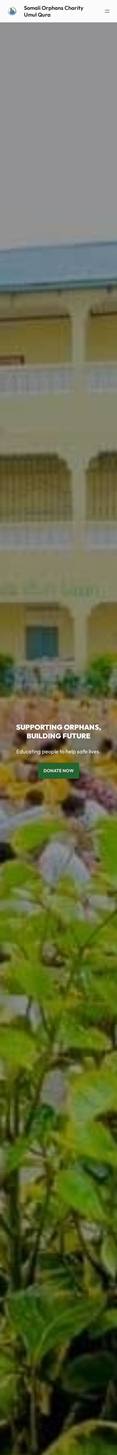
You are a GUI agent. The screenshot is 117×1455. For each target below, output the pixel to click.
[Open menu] (107, 11)
